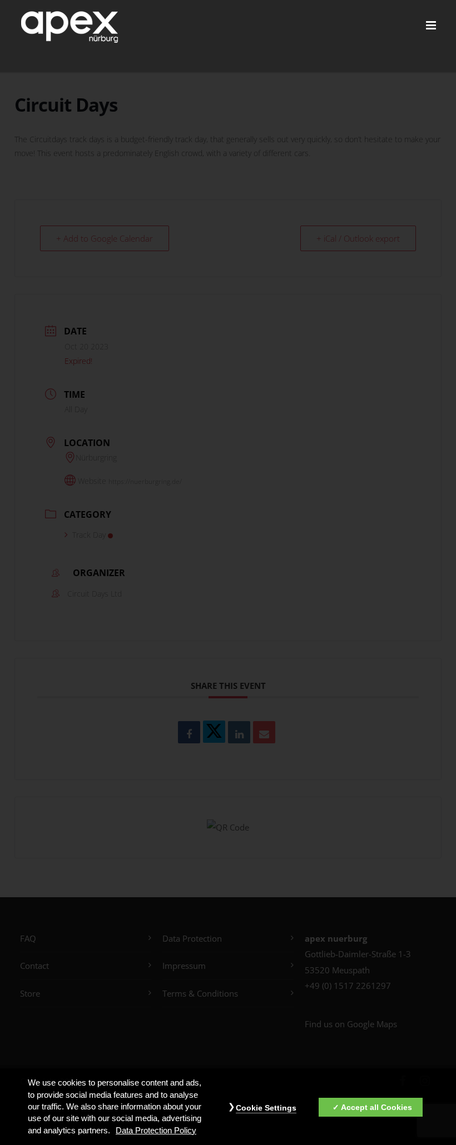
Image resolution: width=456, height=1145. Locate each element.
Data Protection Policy (156, 1130)
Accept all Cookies (376, 1107)
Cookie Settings (266, 1107)
